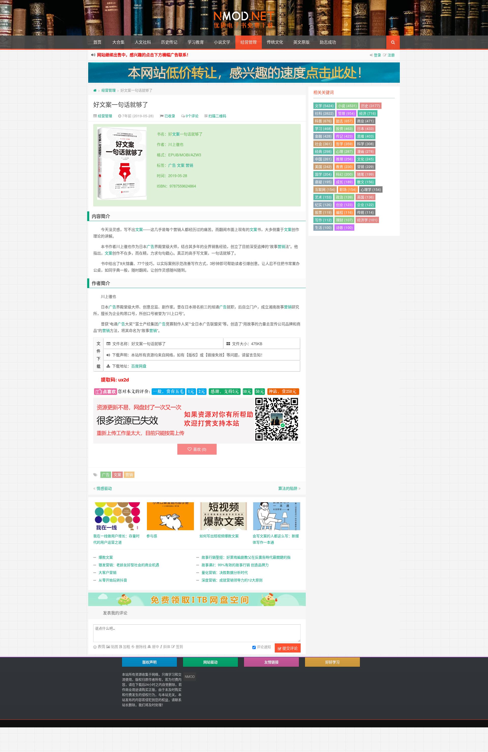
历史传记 (169, 42)
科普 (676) (323, 120)
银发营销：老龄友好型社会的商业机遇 (129, 564)
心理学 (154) (371, 189)
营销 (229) (365, 166)
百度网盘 (138, 366)
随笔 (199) (365, 174)
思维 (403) (365, 136)
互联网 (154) (325, 189)
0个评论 (192, 115)
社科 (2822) (324, 113)
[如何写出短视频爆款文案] (223, 515)
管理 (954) (346, 113)
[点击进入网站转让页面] (244, 72)
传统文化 (275, 42)
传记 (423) (344, 136)
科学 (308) (365, 143)
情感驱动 (104, 488)
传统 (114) (365, 212)
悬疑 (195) (323, 181)
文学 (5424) (324, 105)
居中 (155, 646)
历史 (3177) (370, 105)
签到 (179, 646)
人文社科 (143, 42)
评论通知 (264, 646)
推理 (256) (344, 158)
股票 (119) (323, 212)
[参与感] (170, 515)
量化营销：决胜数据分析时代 (225, 572)
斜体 (166, 646)
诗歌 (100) (344, 227)
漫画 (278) (365, 151)
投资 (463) (344, 128)
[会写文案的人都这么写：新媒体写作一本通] (276, 515)
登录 (377, 54)
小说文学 (222, 42)
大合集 (118, 42)
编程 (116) (344, 212)
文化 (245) (365, 158)
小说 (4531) (347, 105)
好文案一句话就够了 (120, 104)
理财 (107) (344, 219)
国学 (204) (323, 174)
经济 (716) (367, 113)
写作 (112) (323, 219)
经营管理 (248, 42)
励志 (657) (344, 120)
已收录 (169, 115)
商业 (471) (365, 120)
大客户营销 (107, 572)
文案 (176, 134)
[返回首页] (95, 90)
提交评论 (289, 648)
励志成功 (328, 42)
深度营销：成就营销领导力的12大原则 (232, 579)
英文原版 (301, 42)
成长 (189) (344, 181)
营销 (189, 165)
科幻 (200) (344, 174)
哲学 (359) (344, 143)
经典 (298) (323, 151)
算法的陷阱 (287, 488)
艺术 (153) (323, 196)
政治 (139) (344, 196)
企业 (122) (365, 204)
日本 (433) (365, 128)
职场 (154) (348, 189)
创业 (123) (344, 204)
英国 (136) (365, 196)
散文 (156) (365, 181)
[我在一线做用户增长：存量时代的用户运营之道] (117, 515)
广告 (172, 165)
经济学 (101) (367, 219)
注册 (391, 54)
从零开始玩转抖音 (113, 579)
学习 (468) (323, 128)
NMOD (190, 676)
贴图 (114, 646)
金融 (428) (323, 136)
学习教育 (196, 42)
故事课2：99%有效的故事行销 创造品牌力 (235, 564)
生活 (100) (323, 227)
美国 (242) (323, 166)
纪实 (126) (323, 204)
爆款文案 (106, 557)
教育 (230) (344, 166)
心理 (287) (344, 151)
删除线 (140, 646)
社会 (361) (323, 143)
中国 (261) (323, 158)
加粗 (126, 646)
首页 (97, 42)
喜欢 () (199, 449)
